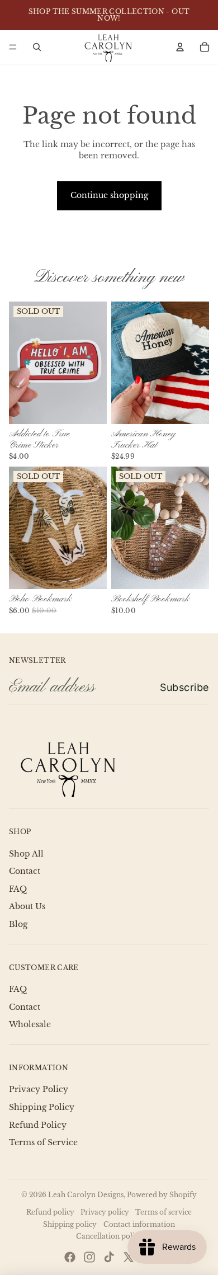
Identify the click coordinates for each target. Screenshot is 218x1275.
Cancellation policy (109, 1236)
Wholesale (30, 1024)
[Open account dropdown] (180, 47)
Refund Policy (38, 1125)
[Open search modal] (37, 47)
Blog (18, 924)
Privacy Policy (38, 1089)
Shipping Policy (41, 1107)
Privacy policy (104, 1212)
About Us (27, 906)
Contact (24, 871)
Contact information (139, 1224)
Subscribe (184, 687)
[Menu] (13, 47)
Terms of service (163, 1212)
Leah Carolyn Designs (86, 1195)
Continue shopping (109, 195)
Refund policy (50, 1212)
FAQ (18, 889)
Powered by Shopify (162, 1195)
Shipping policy (70, 1224)
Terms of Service (43, 1142)
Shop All (26, 854)
